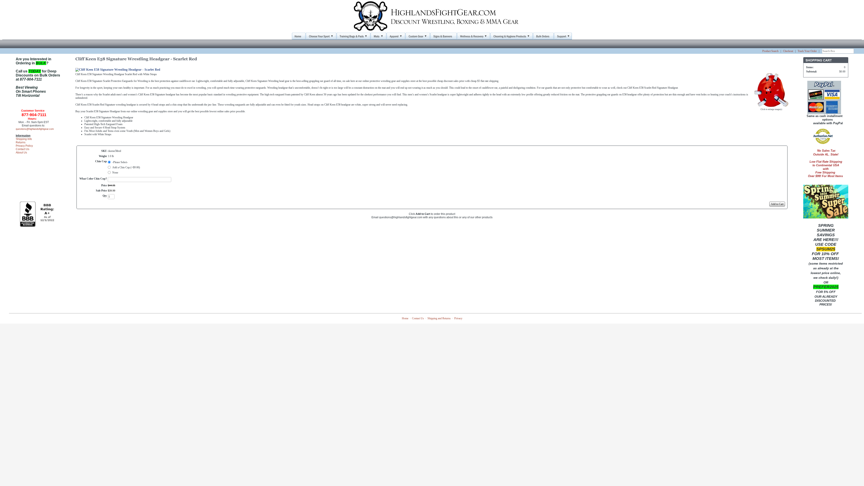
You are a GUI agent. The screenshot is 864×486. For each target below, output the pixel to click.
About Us (21, 152)
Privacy (458, 318)
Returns (20, 142)
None (115, 172)
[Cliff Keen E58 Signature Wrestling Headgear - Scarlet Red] (771, 105)
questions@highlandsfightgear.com (35, 129)
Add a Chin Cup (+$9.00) (126, 167)
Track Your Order (807, 51)
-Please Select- (120, 162)
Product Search (770, 51)
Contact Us (22, 149)
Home (405, 318)
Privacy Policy (24, 145)
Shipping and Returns (439, 318)
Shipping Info (24, 139)
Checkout (788, 51)
